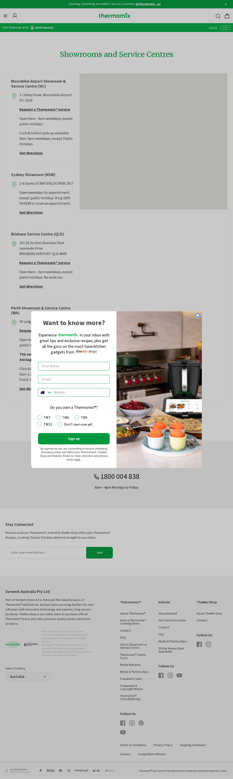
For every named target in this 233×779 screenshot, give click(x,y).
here (77, 459)
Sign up (74, 438)
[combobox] (45, 392)
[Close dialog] (197, 315)
